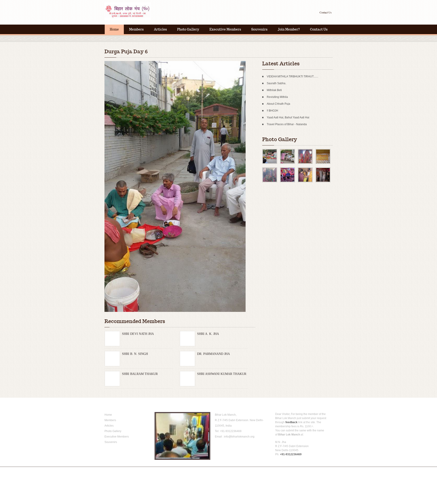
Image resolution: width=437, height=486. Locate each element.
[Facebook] (218, 447)
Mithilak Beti (274, 90)
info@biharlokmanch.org (239, 436)
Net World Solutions (184, 471)
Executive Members (225, 29)
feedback (291, 422)
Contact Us (326, 12)
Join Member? (289, 29)
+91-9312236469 (230, 431)
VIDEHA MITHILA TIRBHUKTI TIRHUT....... (292, 76)
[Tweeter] (224, 447)
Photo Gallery (188, 29)
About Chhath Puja (278, 103)
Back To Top (324, 471)
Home (114, 29)
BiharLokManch (132, 11)
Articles (160, 29)
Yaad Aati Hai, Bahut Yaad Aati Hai (288, 117)
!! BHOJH (272, 110)
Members (136, 29)
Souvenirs (259, 29)
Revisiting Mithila (277, 97)
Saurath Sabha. (276, 83)
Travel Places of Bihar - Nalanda (287, 124)
